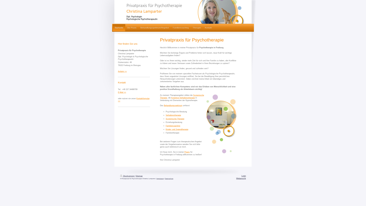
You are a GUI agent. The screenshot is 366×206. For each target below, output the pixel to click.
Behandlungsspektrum (173, 105)
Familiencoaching (173, 126)
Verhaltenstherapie (173, 115)
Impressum (160, 178)
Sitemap (139, 176)
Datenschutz (169, 178)
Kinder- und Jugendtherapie (177, 129)
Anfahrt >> (122, 71)
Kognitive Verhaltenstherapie (183, 98)
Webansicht (241, 178)
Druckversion (129, 176)
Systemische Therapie (175, 119)
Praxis (187, 152)
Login (243, 176)
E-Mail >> (122, 92)
